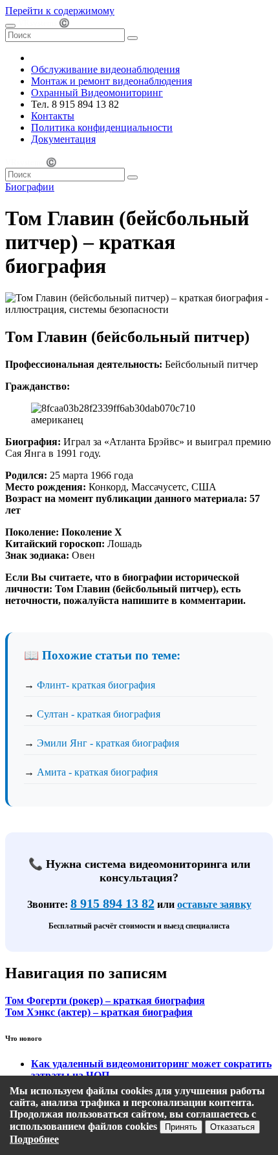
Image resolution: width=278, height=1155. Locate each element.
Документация (63, 139)
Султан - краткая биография (98, 713)
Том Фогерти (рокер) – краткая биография (105, 1000)
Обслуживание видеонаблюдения (105, 69)
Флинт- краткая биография (96, 684)
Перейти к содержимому (59, 10)
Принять (181, 1127)
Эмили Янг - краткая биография (108, 743)
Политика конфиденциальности (102, 127)
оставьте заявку (214, 904)
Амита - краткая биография (97, 772)
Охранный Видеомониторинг (97, 92)
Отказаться (232, 1127)
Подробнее (34, 1139)
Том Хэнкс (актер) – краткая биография (99, 1012)
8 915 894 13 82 (112, 903)
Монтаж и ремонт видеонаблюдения (111, 80)
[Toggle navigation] (10, 26)
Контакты (52, 115)
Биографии (29, 186)
